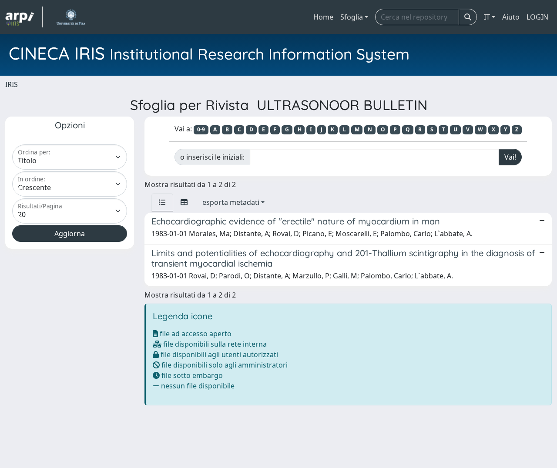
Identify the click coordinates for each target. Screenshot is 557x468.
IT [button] (487, 17)
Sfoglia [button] (351, 17)
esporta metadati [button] (230, 202)
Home (323, 17)
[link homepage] (24, 17)
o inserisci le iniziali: (212, 157)
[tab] (162, 202)
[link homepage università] (71, 17)
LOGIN (537, 17)
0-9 (201, 129)
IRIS (11, 84)
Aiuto (511, 17)
